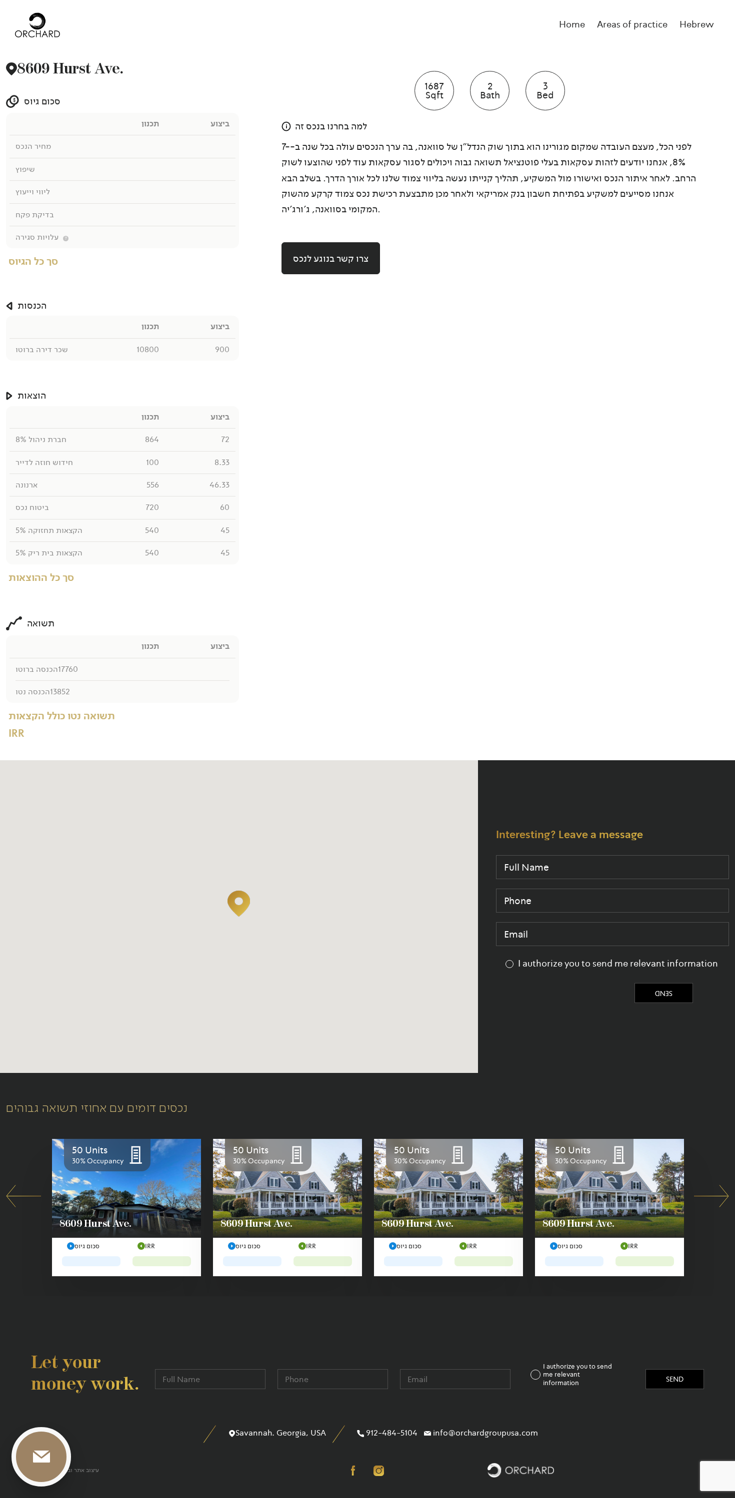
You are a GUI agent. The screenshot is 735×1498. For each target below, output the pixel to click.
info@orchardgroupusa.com (484, 1433)
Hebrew (697, 24)
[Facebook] (356, 1470)
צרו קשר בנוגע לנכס (330, 258)
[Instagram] (379, 1470)
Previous (23, 1196)
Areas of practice (632, 24)
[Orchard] (37, 24)
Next (711, 1196)
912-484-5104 (391, 1433)
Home (572, 24)
